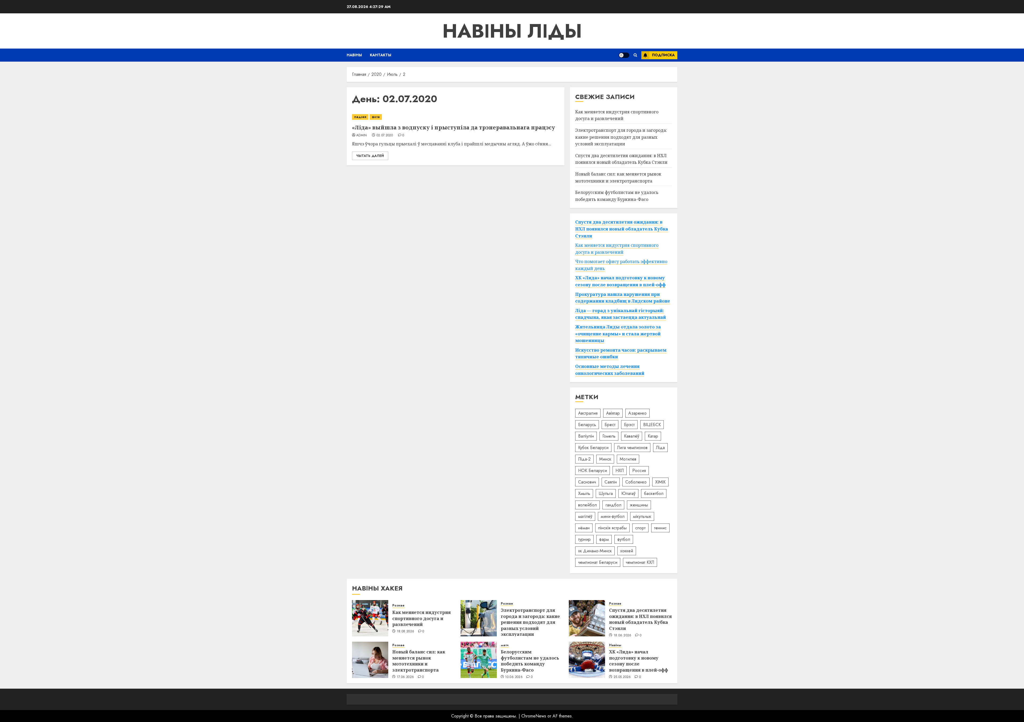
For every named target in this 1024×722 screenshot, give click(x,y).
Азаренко (637, 413)
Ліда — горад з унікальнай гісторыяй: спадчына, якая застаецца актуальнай (620, 314)
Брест (610, 425)
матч (505, 645)
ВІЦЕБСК (652, 425)
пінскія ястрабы (612, 528)
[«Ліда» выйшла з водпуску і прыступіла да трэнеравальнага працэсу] (455, 117)
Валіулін (586, 436)
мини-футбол (613, 516)
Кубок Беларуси (593, 448)
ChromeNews (533, 716)
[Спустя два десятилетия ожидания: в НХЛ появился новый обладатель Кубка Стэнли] (587, 618)
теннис (660, 528)
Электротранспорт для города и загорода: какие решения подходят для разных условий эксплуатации (621, 137)
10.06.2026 (514, 677)
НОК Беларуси (592, 470)
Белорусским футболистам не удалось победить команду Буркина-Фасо (530, 661)
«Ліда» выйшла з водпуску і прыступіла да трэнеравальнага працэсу (453, 127)
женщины (639, 505)
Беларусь (587, 425)
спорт (640, 528)
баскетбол (653, 493)
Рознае (398, 605)
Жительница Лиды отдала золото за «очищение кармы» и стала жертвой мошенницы (618, 333)
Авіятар (613, 413)
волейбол (587, 505)
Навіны (354, 55)
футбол (623, 539)
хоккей (626, 551)
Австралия (588, 413)
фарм (604, 539)
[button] (635, 55)
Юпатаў (628, 493)
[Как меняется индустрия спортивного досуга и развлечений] (370, 618)
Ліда (660, 448)
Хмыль (584, 493)
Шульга (606, 493)
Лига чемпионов (632, 448)
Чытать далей (370, 155)
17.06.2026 (405, 677)
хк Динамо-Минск (595, 551)
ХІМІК (660, 482)
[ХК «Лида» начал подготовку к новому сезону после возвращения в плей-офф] (587, 660)
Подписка (663, 55)
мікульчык (642, 516)
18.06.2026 (622, 635)
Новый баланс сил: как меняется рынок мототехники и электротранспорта (418, 661)
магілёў (585, 516)
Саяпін (611, 482)
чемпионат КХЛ (640, 562)
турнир (584, 539)
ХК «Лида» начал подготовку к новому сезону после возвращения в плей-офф (638, 661)
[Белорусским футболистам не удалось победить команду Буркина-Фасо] (479, 660)
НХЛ (619, 470)
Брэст (629, 425)
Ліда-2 (584, 459)
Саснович (587, 482)
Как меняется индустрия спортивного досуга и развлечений (616, 115)
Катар (653, 436)
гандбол (613, 505)
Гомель (608, 436)
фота (376, 116)
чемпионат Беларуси (597, 562)
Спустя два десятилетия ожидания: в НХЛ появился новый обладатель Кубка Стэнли (621, 159)
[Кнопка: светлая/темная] (624, 55)
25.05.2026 (622, 677)
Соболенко (636, 482)
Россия (639, 470)
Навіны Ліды (512, 31)
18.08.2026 (405, 631)
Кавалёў (631, 436)
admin (361, 135)
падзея (360, 116)
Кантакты (380, 55)
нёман (584, 528)
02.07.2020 (385, 135)
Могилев (628, 459)
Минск (605, 459)
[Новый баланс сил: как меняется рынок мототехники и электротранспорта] (370, 660)
